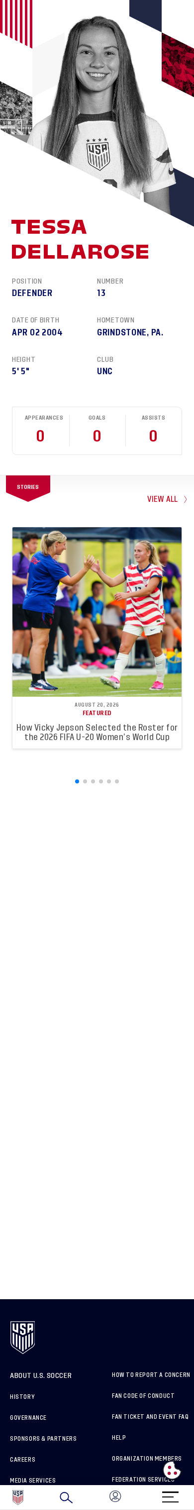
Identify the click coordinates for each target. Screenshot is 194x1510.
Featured (97, 713)
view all (162, 499)
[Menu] (170, 1494)
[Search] (66, 1498)
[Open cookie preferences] (172, 1470)
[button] (193, 1498)
